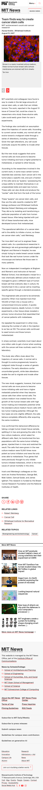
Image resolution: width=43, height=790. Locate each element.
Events (13, 780)
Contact (34, 780)
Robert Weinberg (11, 513)
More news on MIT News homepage (18, 632)
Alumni (4, 761)
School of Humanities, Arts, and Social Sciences (20, 678)
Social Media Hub (8, 786)
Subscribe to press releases (14, 723)
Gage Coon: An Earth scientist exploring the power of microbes (28, 580)
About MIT (26, 761)
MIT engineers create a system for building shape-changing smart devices (28, 622)
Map (8, 780)
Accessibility (13, 783)
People (19, 780)
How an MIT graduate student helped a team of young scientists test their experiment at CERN (29, 554)
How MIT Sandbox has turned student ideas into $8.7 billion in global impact (29, 567)
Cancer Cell (9, 517)
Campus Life (6, 758)
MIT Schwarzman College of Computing (21, 689)
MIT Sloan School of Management (19, 682)
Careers (26, 780)
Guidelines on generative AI (14, 741)
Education (5, 751)
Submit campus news (11, 729)
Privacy (4, 783)
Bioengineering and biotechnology (16, 534)
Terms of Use (8, 704)
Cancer (34, 534)
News (24, 758)
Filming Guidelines (10, 708)
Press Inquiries (29, 704)
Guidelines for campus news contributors (20, 735)
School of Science (12, 686)
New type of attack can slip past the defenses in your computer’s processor (29, 608)
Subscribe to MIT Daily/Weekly (16, 718)
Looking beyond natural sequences (28, 592)
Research (25, 751)
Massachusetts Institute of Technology (17, 775)
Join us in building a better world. (16, 767)
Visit (3, 780)
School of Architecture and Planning (20, 670)
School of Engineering (13, 673)
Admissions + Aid (28, 754)
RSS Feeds (27, 708)
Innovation (6, 754)
